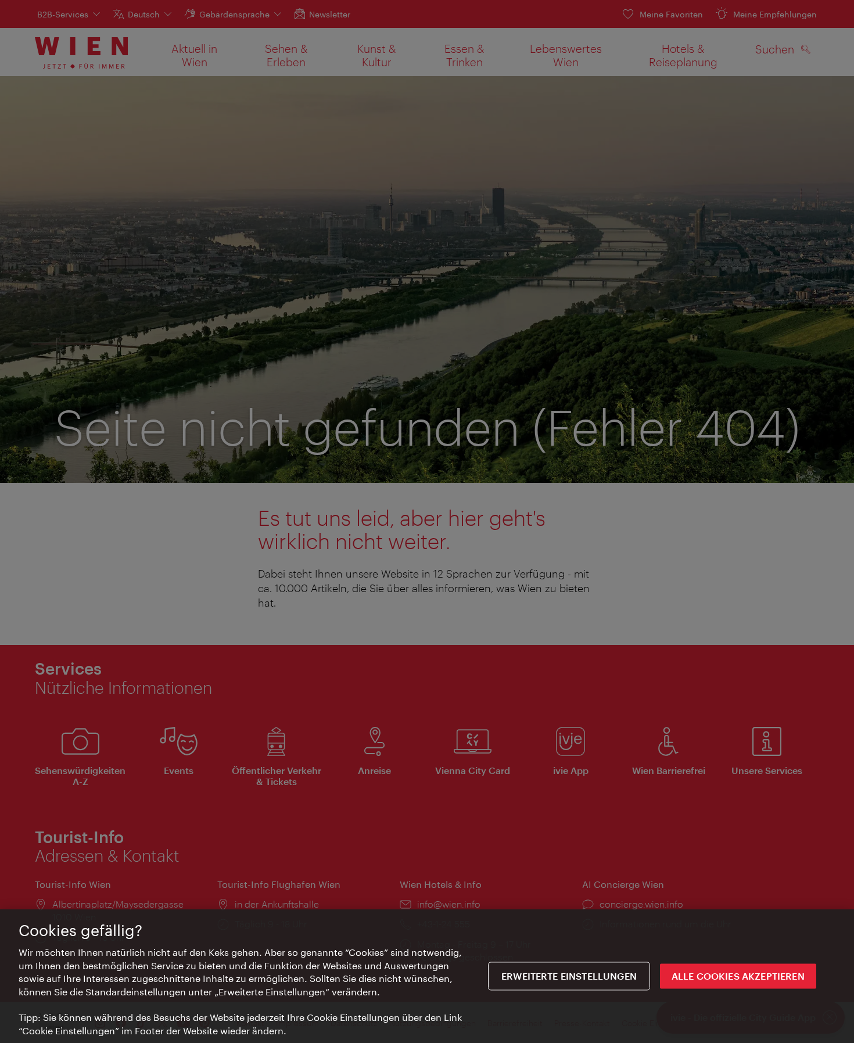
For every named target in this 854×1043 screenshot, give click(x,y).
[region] (427, 976)
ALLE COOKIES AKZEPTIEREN (738, 975)
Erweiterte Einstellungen (569, 975)
